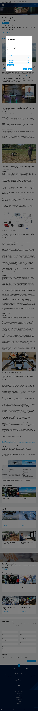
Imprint (8, 51)
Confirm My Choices (10, 65)
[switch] (29, 57)
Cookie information (10, 49)
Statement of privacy (10, 50)
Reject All (30, 69)
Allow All (25, 69)
